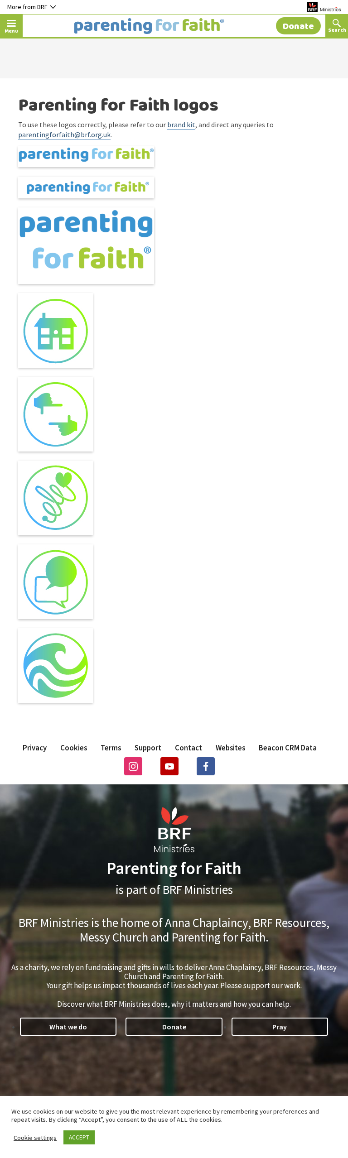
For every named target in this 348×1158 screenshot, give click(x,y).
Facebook (206, 766)
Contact (188, 748)
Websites (230, 748)
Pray (279, 1026)
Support (148, 748)
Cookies (73, 748)
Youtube (169, 766)
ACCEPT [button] (79, 1137)
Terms (111, 748)
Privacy (35, 748)
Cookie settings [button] (35, 1138)
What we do (68, 1026)
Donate (174, 1026)
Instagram (133, 766)
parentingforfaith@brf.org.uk (64, 134)
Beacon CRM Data (288, 748)
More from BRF (27, 7)
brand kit (181, 124)
